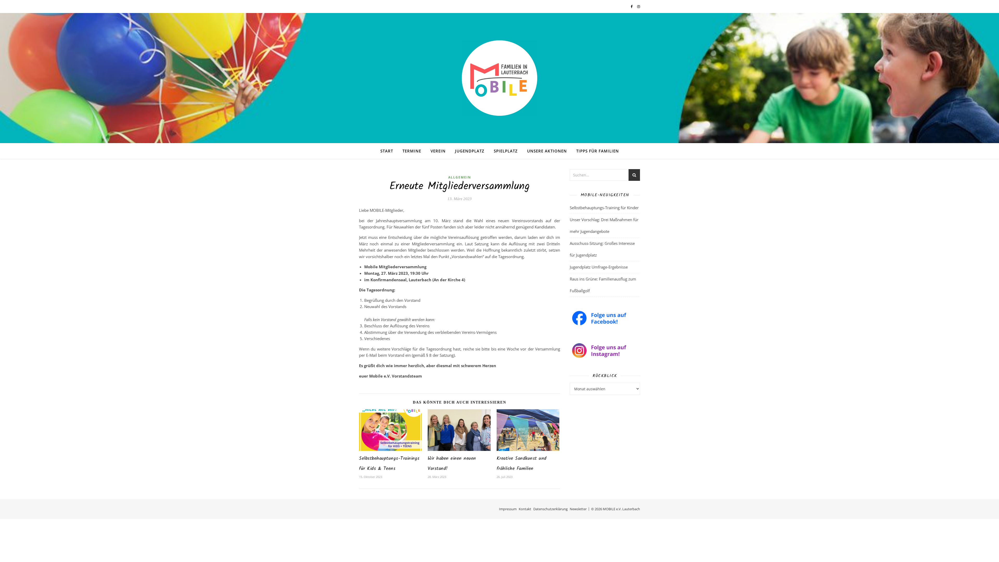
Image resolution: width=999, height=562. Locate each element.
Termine (411, 151)
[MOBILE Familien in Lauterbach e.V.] (499, 78)
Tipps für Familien (597, 151)
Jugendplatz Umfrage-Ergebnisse (599, 267)
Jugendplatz (469, 151)
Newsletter (578, 509)
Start (386, 151)
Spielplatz (506, 151)
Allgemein (459, 177)
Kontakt (525, 509)
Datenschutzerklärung (550, 509)
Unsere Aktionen (547, 151)
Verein (438, 151)
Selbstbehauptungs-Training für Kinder (604, 207)
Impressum (508, 509)
